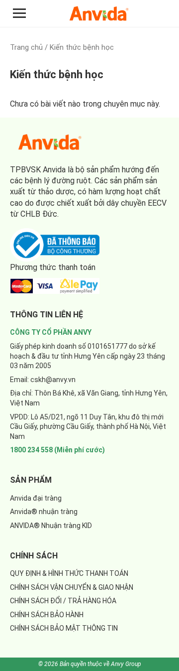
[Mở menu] (19, 13)
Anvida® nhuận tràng (44, 512)
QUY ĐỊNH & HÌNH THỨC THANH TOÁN (69, 573)
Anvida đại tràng (36, 498)
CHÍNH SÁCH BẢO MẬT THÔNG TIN (64, 628)
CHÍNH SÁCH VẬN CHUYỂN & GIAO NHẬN (71, 587)
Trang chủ (26, 47)
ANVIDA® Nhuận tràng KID (51, 526)
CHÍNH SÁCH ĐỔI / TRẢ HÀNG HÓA (63, 601)
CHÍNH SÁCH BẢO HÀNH (47, 615)
